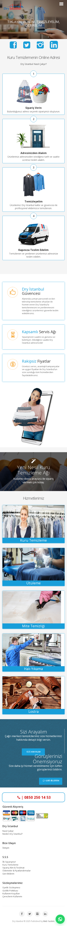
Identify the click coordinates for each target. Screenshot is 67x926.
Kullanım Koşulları (11, 893)
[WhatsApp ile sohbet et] (60, 919)
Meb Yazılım (48, 921)
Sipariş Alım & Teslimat (13, 867)
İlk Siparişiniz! (9, 861)
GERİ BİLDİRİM (52, 780)
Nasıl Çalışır (8, 830)
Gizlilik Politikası (10, 890)
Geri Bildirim (8, 873)
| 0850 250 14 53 (36, 797)
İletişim (5, 847)
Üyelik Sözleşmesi (11, 887)
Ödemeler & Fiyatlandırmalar (16, 870)
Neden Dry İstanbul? (12, 833)
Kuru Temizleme (10, 864)
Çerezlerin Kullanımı (12, 896)
